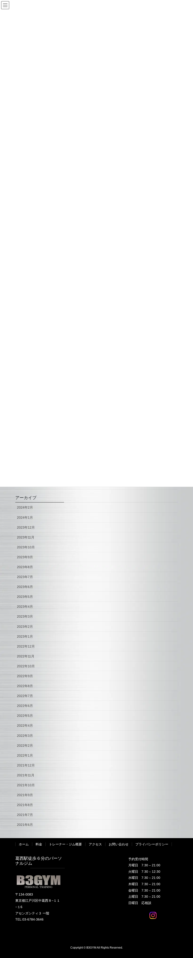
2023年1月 (25, 636)
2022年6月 (25, 706)
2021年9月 (25, 795)
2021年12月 (26, 765)
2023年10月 (26, 547)
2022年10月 (26, 666)
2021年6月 (25, 825)
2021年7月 (25, 815)
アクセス (95, 844)
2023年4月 (25, 606)
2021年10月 (26, 785)
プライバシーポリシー (151, 844)
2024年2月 (25, 507)
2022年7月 (25, 696)
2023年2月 (25, 626)
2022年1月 (25, 755)
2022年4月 (25, 725)
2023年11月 (25, 537)
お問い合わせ (119, 844)
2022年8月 (25, 686)
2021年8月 (25, 805)
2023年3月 (25, 616)
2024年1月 (25, 517)
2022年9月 (25, 676)
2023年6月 (25, 587)
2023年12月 (26, 527)
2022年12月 (26, 646)
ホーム (24, 844)
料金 (39, 844)
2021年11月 (25, 775)
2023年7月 (25, 577)
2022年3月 (25, 736)
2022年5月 (25, 715)
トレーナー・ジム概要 (65, 844)
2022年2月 (25, 745)
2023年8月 (25, 567)
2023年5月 (25, 597)
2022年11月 (25, 656)
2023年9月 (25, 557)
